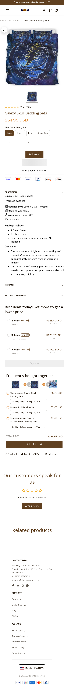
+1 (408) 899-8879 (21, 576)
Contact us (17, 599)
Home (3, 20)
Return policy (18, 647)
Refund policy (18, 653)
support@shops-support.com (26, 580)
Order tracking (19, 605)
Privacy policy (18, 630)
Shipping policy (19, 641)
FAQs (14, 610)
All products (15, 20)
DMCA (15, 616)
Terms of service (20, 636)
